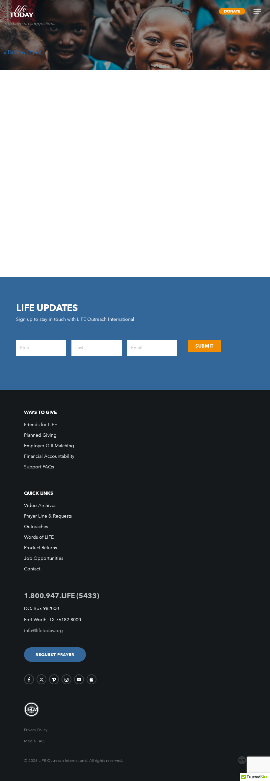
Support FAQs (39, 467)
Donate (232, 11)
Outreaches (36, 526)
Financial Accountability (49, 456)
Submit (204, 346)
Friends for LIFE (40, 424)
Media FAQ (34, 741)
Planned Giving (40, 435)
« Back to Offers (22, 52)
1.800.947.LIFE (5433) (61, 596)
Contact (32, 569)
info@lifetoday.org (43, 630)
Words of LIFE (39, 537)
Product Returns (40, 548)
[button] (55, 654)
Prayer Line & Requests (48, 516)
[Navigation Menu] (257, 11)
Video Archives (40, 505)
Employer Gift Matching (49, 446)
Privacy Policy (35, 730)
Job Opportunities (43, 558)
